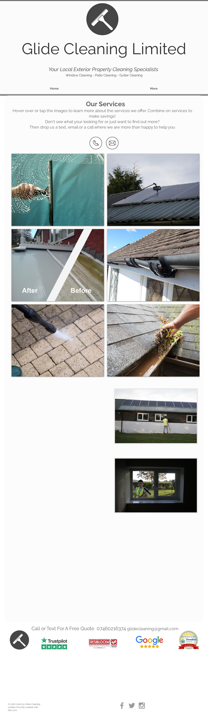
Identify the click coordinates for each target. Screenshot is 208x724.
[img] (58, 190)
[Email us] (112, 143)
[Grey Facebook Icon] (122, 705)
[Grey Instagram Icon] (142, 705)
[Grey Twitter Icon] (132, 705)
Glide (41, 49)
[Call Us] (96, 143)
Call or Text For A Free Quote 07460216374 (79, 628)
